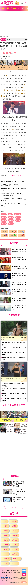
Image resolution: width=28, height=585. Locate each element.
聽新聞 (2, 39)
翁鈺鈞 (3, 96)
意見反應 (4, 575)
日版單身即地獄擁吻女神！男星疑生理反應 (19, 307)
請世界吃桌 (11, 8)
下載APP (4, 231)
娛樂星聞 (2, 36)
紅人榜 (8, 75)
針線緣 (3, 8)
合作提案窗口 (16, 572)
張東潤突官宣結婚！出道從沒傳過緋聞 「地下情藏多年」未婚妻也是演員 (7, 420)
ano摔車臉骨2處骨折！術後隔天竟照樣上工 (14, 344)
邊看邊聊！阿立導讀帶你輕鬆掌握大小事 (18, 499)
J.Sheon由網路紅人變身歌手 (15, 175)
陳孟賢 (16, 93)
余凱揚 (22, 93)
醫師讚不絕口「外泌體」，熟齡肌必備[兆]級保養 (24, 425)
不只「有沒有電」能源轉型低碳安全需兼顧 (18, 492)
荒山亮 (6, 90)
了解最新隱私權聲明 (14, 582)
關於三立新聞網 (6, 570)
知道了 (24, 582)
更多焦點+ (14, 507)
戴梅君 (18, 90)
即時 (19, 8)
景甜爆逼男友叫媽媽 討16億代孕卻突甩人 (14, 359)
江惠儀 (12, 90)
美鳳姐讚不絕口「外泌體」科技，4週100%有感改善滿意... (11, 194)
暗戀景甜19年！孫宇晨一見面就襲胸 (13, 390)
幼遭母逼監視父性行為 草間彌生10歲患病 (19, 260)
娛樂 (7, 36)
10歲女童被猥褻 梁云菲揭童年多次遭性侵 (14, 385)
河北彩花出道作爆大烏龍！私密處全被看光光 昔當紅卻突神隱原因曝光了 (24, 430)
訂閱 (12, 231)
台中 (24, 84)
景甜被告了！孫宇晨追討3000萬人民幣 (14, 349)
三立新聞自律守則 (7, 572)
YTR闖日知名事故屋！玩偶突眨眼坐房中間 (13, 182)
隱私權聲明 (14, 570)
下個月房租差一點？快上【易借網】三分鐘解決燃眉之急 (10, 430)
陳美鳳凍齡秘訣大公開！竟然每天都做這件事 (11, 199)
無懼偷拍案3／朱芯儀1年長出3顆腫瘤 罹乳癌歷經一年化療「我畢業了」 (17, 66)
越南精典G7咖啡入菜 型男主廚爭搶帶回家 (18, 484)
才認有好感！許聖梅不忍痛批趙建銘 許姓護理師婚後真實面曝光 (21, 420)
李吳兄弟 (11, 130)
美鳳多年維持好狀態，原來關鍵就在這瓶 (10, 205)
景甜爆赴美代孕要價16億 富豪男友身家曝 (19, 275)
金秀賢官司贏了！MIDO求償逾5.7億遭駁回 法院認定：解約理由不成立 (10, 66)
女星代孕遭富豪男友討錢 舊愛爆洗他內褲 (14, 400)
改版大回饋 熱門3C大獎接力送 (10, 185)
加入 (20, 231)
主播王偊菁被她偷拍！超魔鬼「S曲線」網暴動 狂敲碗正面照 (3, 66)
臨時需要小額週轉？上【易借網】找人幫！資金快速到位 (10, 425)
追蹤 (3, 235)
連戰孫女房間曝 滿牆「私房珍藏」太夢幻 (14, 354)
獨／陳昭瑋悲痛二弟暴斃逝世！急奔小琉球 (19, 251)
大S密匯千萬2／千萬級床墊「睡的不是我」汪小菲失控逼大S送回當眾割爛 (24, 66)
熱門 (24, 8)
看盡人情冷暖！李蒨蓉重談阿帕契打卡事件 (19, 291)
